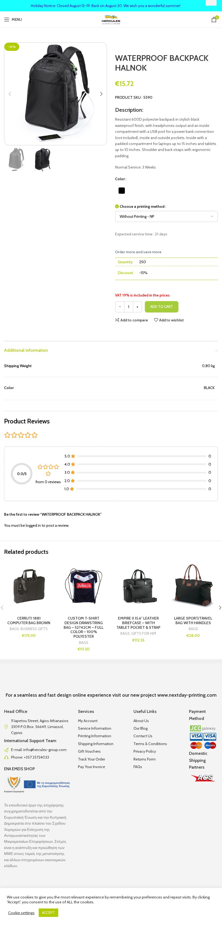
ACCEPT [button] (48, 912)
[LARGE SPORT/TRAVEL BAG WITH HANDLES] (193, 586)
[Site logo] (111, 19)
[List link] (37, 750)
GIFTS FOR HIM (143, 633)
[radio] (121, 190)
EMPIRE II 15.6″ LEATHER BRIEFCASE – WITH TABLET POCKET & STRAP (138, 623)
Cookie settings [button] (21, 912)
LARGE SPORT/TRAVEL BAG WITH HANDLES (193, 620)
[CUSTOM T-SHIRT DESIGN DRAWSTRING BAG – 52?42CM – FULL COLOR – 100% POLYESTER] (84, 586)
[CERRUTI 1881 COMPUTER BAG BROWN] (29, 586)
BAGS (14, 629)
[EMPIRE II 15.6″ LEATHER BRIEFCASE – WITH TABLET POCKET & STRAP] (138, 586)
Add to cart (161, 306)
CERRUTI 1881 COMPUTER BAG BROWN (28, 620)
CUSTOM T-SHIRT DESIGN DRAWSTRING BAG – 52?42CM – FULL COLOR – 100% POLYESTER (83, 627)
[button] (9, 93)
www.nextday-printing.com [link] (187, 695)
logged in (33, 525)
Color (120, 178)
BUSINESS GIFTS (34, 629)
